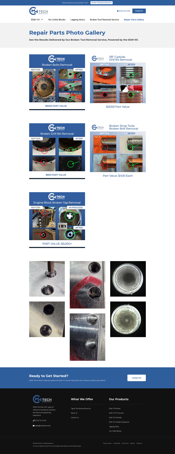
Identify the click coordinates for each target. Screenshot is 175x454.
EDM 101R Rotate (115, 417)
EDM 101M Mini (114, 408)
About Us (74, 413)
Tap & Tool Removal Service (81, 408)
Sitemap (132, 443)
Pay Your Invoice (107, 443)
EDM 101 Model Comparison (119, 422)
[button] (42, 19)
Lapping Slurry (114, 427)
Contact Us (75, 417)
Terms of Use (125, 443)
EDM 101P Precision (116, 413)
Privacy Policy (63, 446)
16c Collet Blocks (115, 431)
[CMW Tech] (38, 11)
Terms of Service (73, 446)
